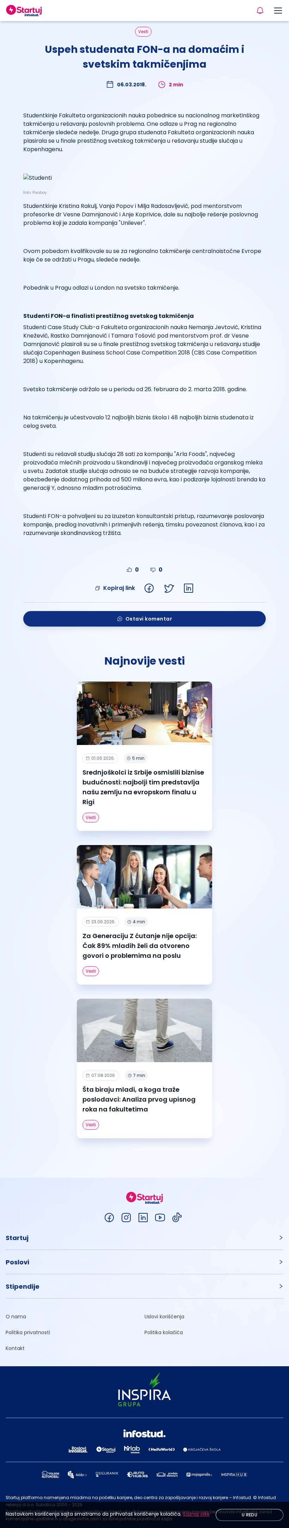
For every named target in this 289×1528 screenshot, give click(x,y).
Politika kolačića (163, 1332)
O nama (16, 1316)
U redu (249, 1515)
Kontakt (15, 1348)
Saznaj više (196, 1513)
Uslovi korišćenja (164, 1316)
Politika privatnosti (28, 1332)
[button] (144, 1238)
